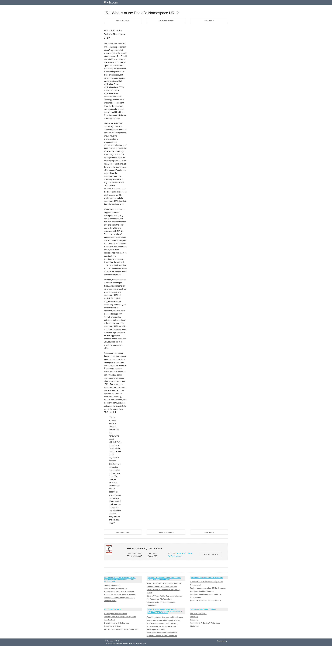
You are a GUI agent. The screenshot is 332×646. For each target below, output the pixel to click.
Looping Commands (112, 585)
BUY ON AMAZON (211, 554)
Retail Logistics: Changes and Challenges (165, 617)
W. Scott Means (174, 556)
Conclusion (152, 605)
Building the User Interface (115, 614)
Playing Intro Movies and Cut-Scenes (119, 594)
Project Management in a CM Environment (208, 588)
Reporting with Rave (112, 626)
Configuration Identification (202, 591)
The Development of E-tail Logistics (162, 623)
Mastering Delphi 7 (112, 609)
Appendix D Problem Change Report (205, 600)
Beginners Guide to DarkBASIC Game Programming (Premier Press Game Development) (120, 579)
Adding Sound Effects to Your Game (119, 591)
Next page (209, 20)
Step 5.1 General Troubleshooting (161, 602)
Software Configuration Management (207, 578)
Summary (194, 617)
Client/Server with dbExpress (116, 623)
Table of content (166, 20)
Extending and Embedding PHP (203, 609)
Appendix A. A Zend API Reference (205, 623)
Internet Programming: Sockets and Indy (121, 629)
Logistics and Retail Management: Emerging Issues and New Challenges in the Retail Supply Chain (165, 611)
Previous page (122, 20)
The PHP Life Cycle (198, 614)
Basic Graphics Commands (115, 588)
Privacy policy (222, 641)
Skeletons (194, 626)
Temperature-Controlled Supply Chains (163, 620)
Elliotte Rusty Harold (184, 553)
